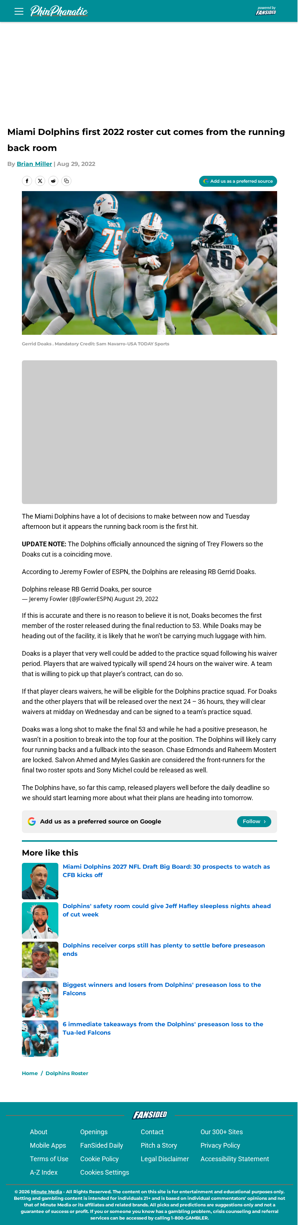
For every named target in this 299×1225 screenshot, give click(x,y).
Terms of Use (49, 1159)
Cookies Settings (104, 1172)
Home (30, 1073)
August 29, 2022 (136, 599)
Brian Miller (34, 163)
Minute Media (46, 1191)
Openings (94, 1132)
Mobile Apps (48, 1145)
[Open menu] (19, 11)
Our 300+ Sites (222, 1132)
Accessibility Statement (235, 1159)
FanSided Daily (101, 1145)
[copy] (66, 181)
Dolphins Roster (67, 1073)
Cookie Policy (99, 1159)
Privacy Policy (220, 1145)
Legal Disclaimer (165, 1159)
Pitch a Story (159, 1145)
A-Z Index (44, 1172)
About (38, 1132)
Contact (152, 1132)
